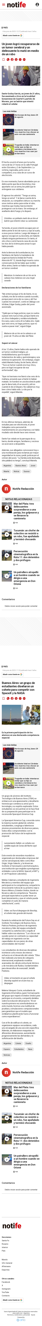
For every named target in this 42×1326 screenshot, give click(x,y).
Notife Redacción (23, 488)
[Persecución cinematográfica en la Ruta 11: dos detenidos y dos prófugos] (7, 555)
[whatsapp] (8, 59)
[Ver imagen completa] (37, 68)
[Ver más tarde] (3, 59)
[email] (20, 59)
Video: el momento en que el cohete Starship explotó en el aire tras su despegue (19, 980)
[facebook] (12, 59)
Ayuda (33, 1315)
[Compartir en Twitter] (16, 59)
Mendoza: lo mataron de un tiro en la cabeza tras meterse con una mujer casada (20, 278)
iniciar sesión (15, 606)
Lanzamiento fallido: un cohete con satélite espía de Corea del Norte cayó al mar (20, 846)
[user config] (37, 4)
